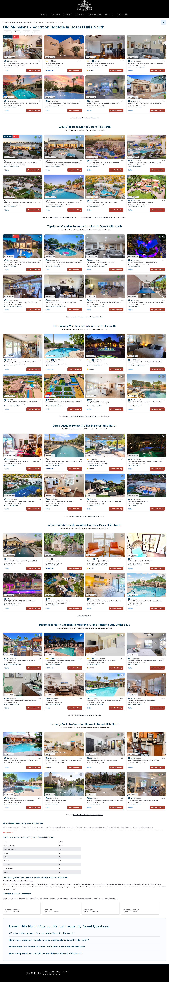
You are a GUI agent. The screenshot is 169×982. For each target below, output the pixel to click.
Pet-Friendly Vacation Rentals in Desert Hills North (82, 416)
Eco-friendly (29, 881)
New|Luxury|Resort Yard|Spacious (138, 501)
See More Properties (84, 616)
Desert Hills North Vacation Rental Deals (88, 715)
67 (60, 853)
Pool (4, 881)
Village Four (136, 664)
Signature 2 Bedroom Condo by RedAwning (100, 63)
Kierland (94, 605)
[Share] (163, 22)
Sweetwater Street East (56, 206)
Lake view (20, 881)
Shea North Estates (97, 465)
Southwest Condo (51, 700)
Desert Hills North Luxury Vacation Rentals (62, 217)
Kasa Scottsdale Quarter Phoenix (97, 561)
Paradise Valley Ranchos (57, 405)
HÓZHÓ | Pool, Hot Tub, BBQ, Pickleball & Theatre (20, 601)
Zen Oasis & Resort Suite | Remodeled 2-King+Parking (104, 601)
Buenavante (13, 206)
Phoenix (6, 67)
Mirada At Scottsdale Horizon (58, 306)
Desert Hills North (55, 465)
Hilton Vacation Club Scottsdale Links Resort (101, 660)
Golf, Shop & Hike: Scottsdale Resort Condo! (142, 700)
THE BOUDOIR (68, 15)
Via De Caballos (96, 505)
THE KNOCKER (109, 15)
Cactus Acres (95, 166)
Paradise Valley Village (138, 67)
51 (60, 857)
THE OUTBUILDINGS (123, 14)
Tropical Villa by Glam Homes (96, 461)
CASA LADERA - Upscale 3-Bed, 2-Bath (140, 561)
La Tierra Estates (55, 605)
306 (60, 849)
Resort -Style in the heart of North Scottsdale (19, 800)
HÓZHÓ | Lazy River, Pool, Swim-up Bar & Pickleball (103, 162)
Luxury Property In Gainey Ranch (56, 800)
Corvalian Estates (55, 107)
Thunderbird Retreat (52, 362)
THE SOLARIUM (80, 15)
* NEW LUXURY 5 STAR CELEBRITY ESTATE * (101, 262)
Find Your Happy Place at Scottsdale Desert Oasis (20, 362)
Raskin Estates (13, 107)
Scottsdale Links (137, 605)
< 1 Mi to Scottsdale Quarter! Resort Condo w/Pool (20, 660)
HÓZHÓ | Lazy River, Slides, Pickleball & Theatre (102, 202)
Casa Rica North (55, 764)
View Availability (34, 70)
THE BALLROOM (55, 15)
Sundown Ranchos (14, 405)
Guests (26, 32)
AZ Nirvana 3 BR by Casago (54, 63)
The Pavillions (54, 804)
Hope (11, 565)
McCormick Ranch (96, 365)
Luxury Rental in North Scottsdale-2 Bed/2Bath (61, 302)
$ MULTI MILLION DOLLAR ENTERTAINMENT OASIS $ (20, 402)
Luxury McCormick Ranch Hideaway (98, 402)
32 (60, 861)
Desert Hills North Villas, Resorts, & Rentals (101, 217)
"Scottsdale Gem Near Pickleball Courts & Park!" (143, 800)
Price (16, 32)
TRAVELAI (58, 972)
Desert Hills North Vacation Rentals (87, 118)
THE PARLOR (43, 15)
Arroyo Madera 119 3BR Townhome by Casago (60, 660)
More (36, 32)
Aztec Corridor (13, 266)
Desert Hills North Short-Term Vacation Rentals (88, 815)
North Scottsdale (96, 67)
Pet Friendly (11, 881)
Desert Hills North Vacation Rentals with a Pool (88, 317)
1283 (60, 845)
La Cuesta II (13, 365)
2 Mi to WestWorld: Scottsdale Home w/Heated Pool (145, 402)
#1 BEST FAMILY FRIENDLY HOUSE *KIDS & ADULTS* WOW (64, 402)
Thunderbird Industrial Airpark (99, 565)
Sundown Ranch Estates (98, 107)
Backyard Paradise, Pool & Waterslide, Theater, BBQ (62, 103)
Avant (134, 505)
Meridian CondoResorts (94, 362)
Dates (7, 32)
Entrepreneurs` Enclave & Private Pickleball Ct (60, 501)
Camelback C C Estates (139, 206)
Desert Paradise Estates (15, 764)
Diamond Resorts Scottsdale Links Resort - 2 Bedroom (145, 601)
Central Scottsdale (55, 67)
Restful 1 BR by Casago (53, 561)
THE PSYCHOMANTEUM (94, 15)
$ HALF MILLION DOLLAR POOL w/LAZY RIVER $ (142, 262)
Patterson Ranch (55, 505)
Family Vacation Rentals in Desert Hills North (85, 516)
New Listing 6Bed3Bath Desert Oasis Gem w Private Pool (64, 461)
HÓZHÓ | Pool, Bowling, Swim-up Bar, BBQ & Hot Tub (144, 162)
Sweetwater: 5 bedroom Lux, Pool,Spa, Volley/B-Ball (20, 561)
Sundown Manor (14, 67)
